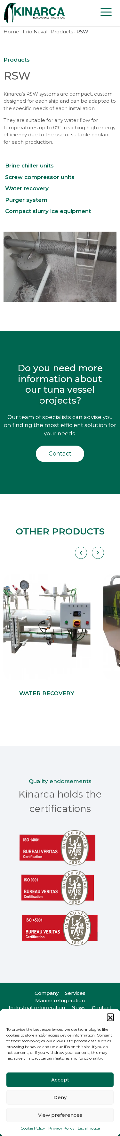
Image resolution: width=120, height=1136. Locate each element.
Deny (60, 1097)
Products (62, 32)
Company (47, 993)
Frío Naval (35, 32)
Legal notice (89, 1128)
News (78, 1007)
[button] (110, 1017)
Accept (60, 1080)
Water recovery (27, 188)
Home (11, 32)
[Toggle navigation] (106, 13)
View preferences (60, 1115)
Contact (60, 453)
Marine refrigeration (60, 1000)
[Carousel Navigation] (89, 553)
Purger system (26, 200)
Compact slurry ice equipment (48, 211)
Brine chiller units (29, 165)
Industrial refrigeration (37, 1007)
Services (75, 993)
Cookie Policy (32, 1128)
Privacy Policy (61, 1128)
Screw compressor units (40, 177)
